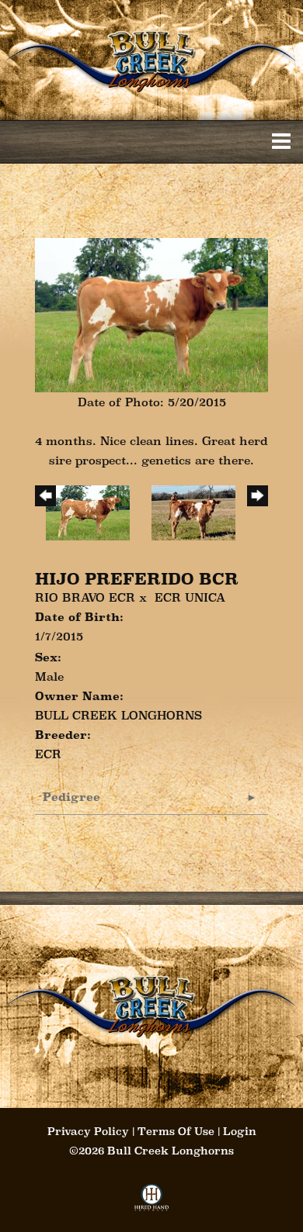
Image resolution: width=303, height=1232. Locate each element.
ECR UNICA (190, 597)
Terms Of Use (176, 1131)
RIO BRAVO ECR (85, 597)
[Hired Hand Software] (151, 1202)
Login (239, 1131)
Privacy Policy (88, 1131)
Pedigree (71, 796)
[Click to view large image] (151, 313)
